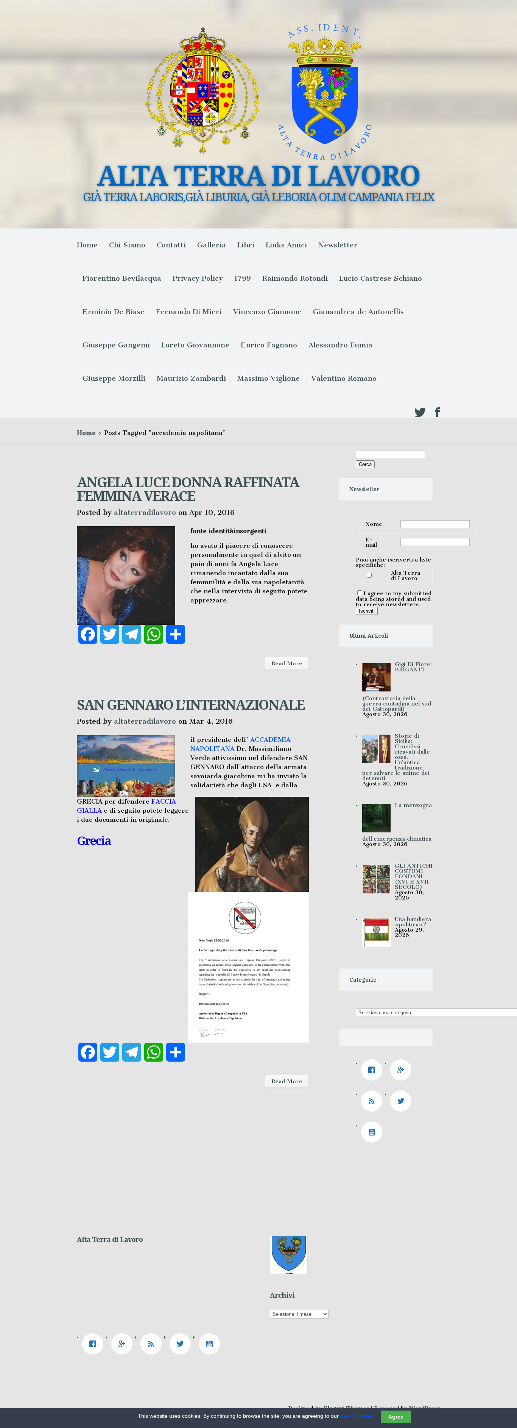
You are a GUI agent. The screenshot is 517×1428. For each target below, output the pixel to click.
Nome (373, 524)
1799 (242, 278)
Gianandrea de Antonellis (358, 311)
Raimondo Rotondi (295, 278)
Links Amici (286, 245)
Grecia (94, 841)
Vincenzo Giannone (267, 311)
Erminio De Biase (114, 311)
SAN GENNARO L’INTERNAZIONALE (190, 705)
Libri (245, 245)
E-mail (371, 542)
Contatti (171, 245)
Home (87, 245)
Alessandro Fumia (340, 345)
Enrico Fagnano (269, 345)
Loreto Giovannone (195, 345)
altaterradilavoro (145, 512)
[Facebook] (373, 1069)
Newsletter (338, 245)
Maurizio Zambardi (191, 378)
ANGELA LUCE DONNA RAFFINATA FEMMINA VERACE (188, 489)
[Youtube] (373, 1132)
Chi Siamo (127, 245)
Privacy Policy (198, 278)
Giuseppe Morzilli (114, 378)
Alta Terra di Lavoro (405, 575)
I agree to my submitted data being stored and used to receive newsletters (393, 599)
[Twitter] (402, 1101)
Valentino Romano (344, 378)
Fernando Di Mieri (189, 311)
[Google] (402, 1069)
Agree (395, 1416)
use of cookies (357, 1416)
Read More (286, 663)
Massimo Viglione (268, 378)
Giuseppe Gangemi (116, 345)
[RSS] (373, 1101)
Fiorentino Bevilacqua (122, 278)
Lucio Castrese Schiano (380, 278)
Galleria (211, 245)
